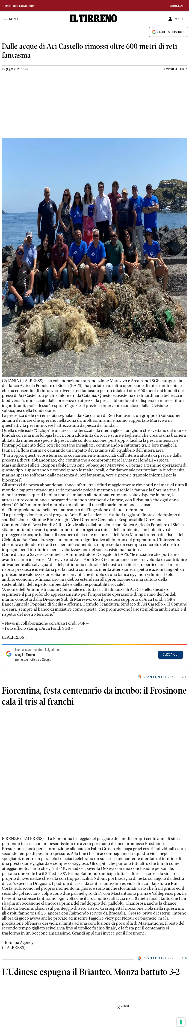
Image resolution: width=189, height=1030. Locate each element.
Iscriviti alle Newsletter (18, 6)
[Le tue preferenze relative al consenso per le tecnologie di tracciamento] (181, 1022)
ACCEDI (179, 19)
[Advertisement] (36, 107)
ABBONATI (177, 6)
